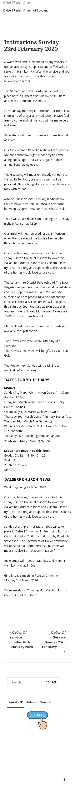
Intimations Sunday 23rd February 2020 (31, 45)
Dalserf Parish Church (17, 2)
